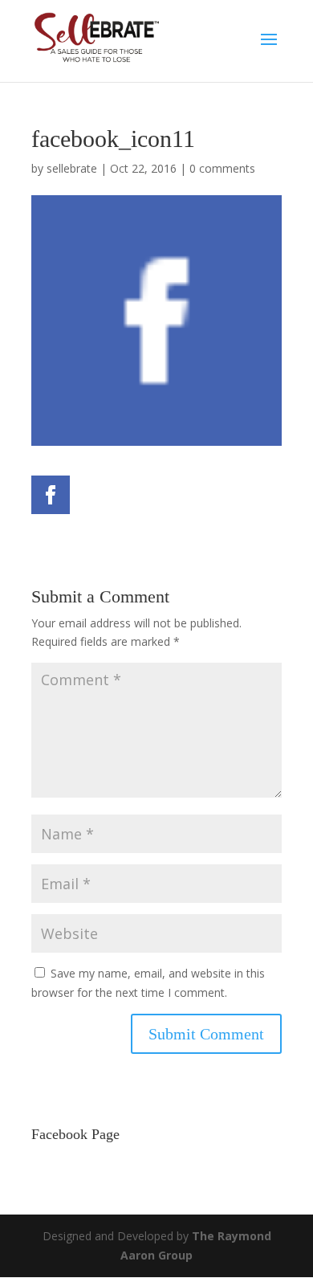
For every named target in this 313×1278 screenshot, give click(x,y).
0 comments (222, 168)
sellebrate (72, 168)
